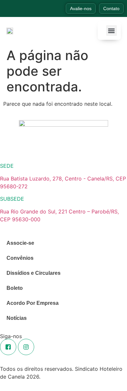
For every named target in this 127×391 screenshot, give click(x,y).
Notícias (17, 318)
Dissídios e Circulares (34, 273)
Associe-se (20, 243)
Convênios (20, 258)
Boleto (15, 288)
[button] (111, 30)
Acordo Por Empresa (33, 303)
